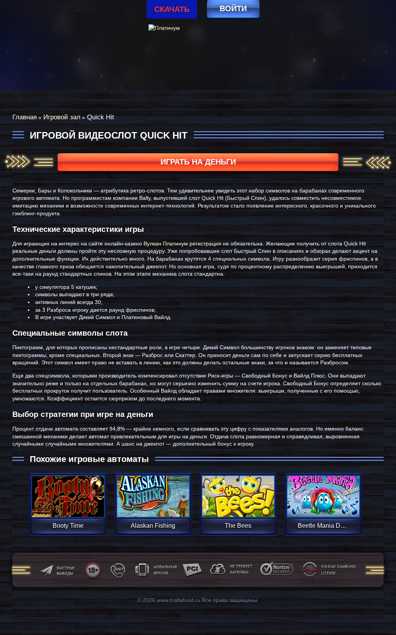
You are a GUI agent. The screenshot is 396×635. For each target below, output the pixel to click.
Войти (233, 8)
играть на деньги (198, 162)
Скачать (171, 9)
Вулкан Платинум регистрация (182, 243)
